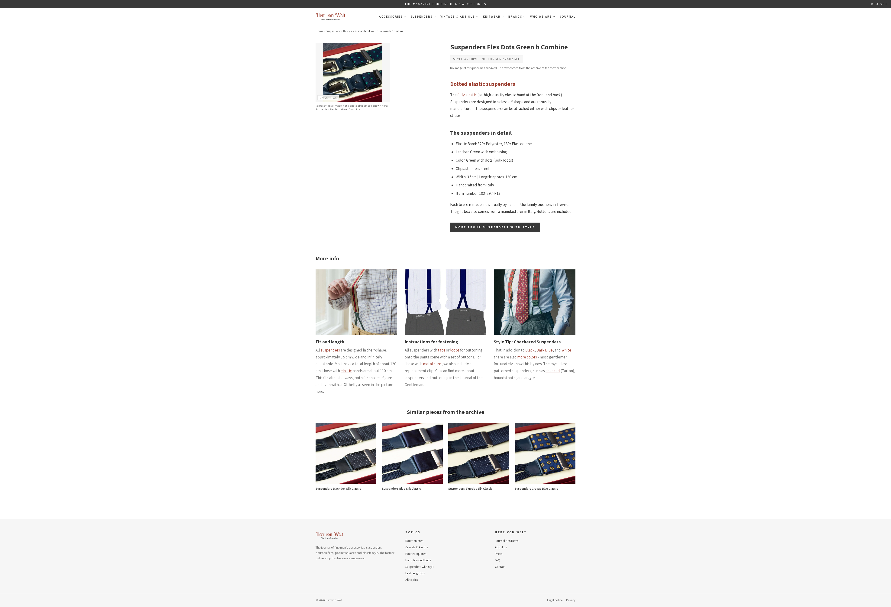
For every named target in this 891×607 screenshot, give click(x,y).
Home (319, 31)
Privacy (570, 600)
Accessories (391, 17)
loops (454, 350)
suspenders (330, 350)
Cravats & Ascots (416, 547)
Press (498, 554)
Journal (567, 17)
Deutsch (879, 4)
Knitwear (492, 17)
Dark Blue (544, 350)
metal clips (432, 363)
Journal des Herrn (507, 541)
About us (501, 547)
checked (553, 370)
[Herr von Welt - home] (331, 17)
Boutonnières (414, 541)
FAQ (497, 560)
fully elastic (467, 94)
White (566, 350)
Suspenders (421, 17)
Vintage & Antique (457, 17)
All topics (411, 580)
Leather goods (415, 573)
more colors (527, 357)
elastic (346, 370)
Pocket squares (415, 554)
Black (530, 350)
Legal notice (554, 600)
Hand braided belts (418, 560)
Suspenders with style (339, 31)
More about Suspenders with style (495, 227)
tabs (441, 350)
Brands (515, 17)
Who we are (541, 17)
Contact (500, 567)
